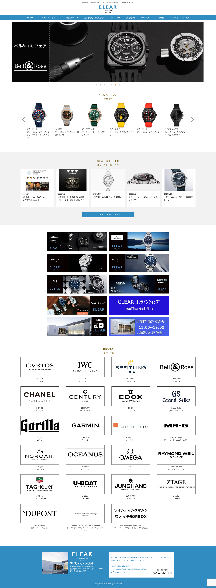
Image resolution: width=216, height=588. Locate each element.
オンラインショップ (179, 17)
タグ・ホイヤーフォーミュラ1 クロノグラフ (148, 130)
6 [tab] (115, 84)
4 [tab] (108, 84)
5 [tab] (111, 84)
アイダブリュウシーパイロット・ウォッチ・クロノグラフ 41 (93, 132)
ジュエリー (115, 17)
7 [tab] (119, 84)
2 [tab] (100, 84)
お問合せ (159, 17)
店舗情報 (130, 17)
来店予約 (145, 17)
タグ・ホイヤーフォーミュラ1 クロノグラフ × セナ (122, 132)
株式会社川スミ (137, 557)
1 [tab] (97, 84)
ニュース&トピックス (49, 17)
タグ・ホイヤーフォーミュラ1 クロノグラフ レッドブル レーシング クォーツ (39, 133)
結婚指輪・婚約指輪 (94, 17)
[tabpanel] (108, 52)
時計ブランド (72, 17)
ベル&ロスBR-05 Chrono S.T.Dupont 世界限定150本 (66, 132)
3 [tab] (104, 84)
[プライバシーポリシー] (120, 572)
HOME (30, 17)
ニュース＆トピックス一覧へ (108, 214)
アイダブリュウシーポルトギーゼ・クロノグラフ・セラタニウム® (175, 132)
